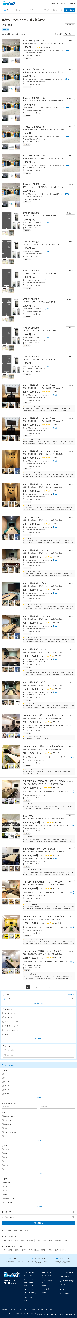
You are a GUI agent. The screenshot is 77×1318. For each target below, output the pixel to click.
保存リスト (54, 3)
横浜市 (15, 1230)
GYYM (61, 1284)
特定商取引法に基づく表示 (45, 1309)
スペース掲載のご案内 (47, 1276)
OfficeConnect (63, 1276)
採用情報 (20, 1309)
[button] (38, 1013)
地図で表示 (40, 1003)
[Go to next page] (53, 987)
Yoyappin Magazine (65, 1293)
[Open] (12, 10)
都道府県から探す (28, 1286)
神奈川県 (9, 1230)
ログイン (64, 3)
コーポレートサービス (29, 1293)
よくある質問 (27, 1297)
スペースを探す (28, 1276)
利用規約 (26, 1301)
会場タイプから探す (29, 1279)
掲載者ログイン (46, 1285)
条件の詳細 (71, 25)
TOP (3, 1230)
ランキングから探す (29, 1289)
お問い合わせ (5, 1309)
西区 (21, 1230)
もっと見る (39, 1038)
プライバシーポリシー (30, 1309)
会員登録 (72, 3)
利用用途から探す (28, 1282)
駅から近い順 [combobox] (68, 34)
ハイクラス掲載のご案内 (47, 1281)
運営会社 (13, 1309)
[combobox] (22, 10)
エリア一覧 (69, 994)
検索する (71, 10)
